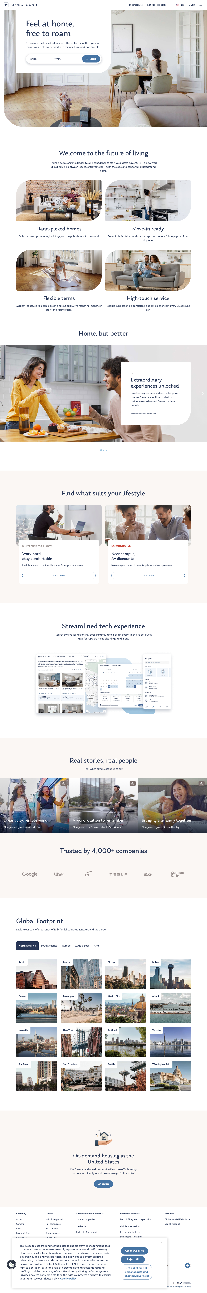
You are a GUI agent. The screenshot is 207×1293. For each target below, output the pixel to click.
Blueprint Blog (23, 1233)
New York (68, 1030)
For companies (135, 4)
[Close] (161, 1242)
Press (19, 1228)
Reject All (133, 1259)
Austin (22, 962)
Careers (20, 1223)
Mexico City (114, 996)
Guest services (53, 1233)
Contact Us (21, 1237)
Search (93, 58)
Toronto (156, 1030)
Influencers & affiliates (131, 1236)
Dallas (155, 962)
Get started (103, 1183)
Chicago (112, 962)
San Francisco (70, 1064)
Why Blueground (54, 1219)
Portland (112, 1030)
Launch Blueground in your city (135, 1219)
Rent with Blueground (86, 1232)
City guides (51, 1237)
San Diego (24, 1064)
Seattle (111, 1064)
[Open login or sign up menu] (200, 5)
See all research (172, 1223)
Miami (155, 996)
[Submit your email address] (187, 1265)
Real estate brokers (130, 1232)
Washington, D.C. (161, 1064)
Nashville (23, 1030)
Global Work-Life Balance (177, 1219)
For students (52, 1228)
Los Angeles (69, 996)
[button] (12, 1264)
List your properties (85, 1219)
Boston (66, 962)
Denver (22, 996)
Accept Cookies (134, 1250)
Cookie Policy (68, 1278)
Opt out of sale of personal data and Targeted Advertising (136, 1272)
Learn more (59, 575)
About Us (21, 1219)
